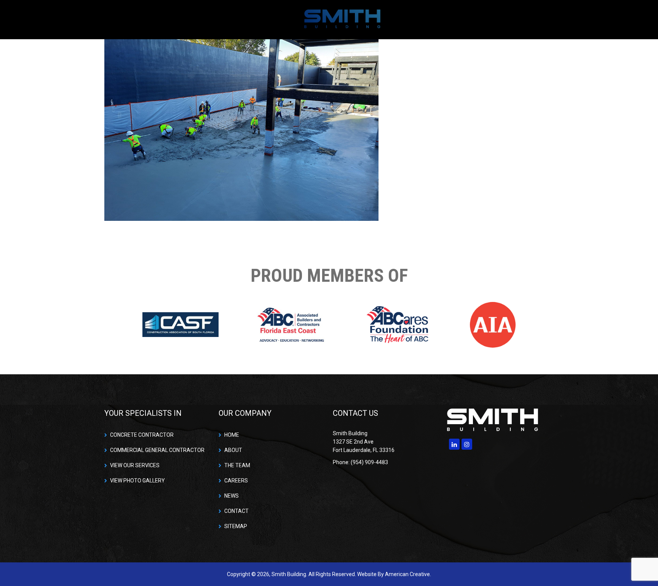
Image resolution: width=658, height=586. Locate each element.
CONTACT (236, 511)
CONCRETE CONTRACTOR (142, 435)
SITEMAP (235, 526)
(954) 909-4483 (531, 19)
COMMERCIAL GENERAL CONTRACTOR (157, 450)
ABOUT (233, 450)
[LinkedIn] (454, 444)
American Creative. (408, 574)
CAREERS (236, 480)
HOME (231, 435)
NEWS (231, 496)
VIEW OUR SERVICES (135, 465)
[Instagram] (467, 444)
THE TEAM (237, 465)
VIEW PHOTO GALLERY (137, 480)
